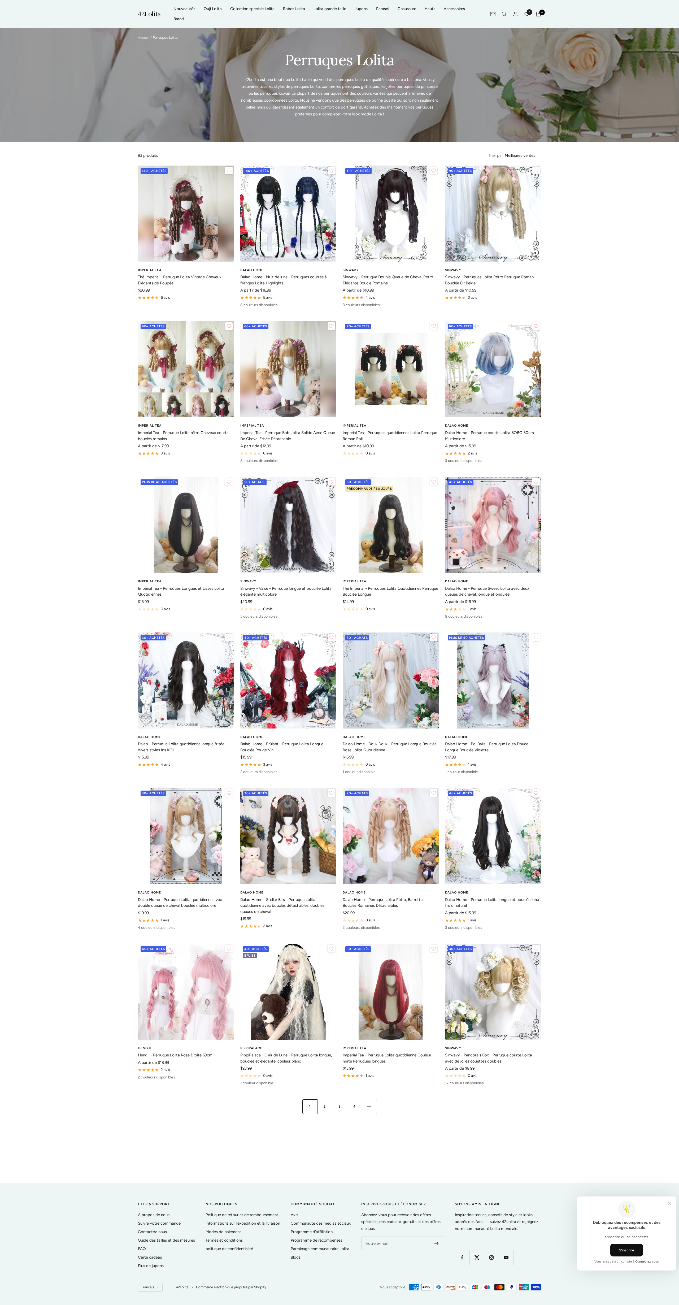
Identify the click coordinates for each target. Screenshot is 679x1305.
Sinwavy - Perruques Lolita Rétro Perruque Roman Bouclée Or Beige (489, 280)
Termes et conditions (224, 1240)
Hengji (144, 1048)
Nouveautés (184, 8)
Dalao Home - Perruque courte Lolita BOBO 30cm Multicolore (489, 435)
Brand (178, 18)
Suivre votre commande (159, 1223)
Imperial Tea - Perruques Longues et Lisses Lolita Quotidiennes (181, 591)
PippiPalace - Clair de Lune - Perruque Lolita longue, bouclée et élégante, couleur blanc (286, 1058)
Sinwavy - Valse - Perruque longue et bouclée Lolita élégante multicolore (286, 591)
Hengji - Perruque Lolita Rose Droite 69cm (175, 1055)
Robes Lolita (294, 8)
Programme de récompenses (316, 1240)
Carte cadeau (150, 1257)
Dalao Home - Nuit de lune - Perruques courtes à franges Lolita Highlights (283, 280)
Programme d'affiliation (312, 1231)
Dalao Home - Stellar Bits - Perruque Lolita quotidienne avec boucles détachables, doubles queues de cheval (282, 905)
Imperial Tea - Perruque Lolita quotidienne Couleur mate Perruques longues (387, 1058)
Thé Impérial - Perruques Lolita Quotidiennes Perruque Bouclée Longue (390, 591)
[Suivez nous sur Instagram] (491, 1257)
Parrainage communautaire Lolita (320, 1248)
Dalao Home (251, 270)
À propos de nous (153, 1214)
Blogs (296, 1257)
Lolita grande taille (330, 8)
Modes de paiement (223, 1231)
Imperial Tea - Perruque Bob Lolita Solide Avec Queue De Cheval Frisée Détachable (287, 435)
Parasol (382, 8)
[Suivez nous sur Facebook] (462, 1257)
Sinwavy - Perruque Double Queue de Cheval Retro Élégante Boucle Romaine (388, 280)
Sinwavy (351, 270)
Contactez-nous (152, 1231)
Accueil (143, 38)
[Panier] (538, 14)
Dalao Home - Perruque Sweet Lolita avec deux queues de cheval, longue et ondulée (487, 591)
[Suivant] (369, 1106)
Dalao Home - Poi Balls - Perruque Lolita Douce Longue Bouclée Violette (486, 747)
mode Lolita (371, 114)
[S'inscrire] (436, 1243)
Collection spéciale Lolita (252, 8)
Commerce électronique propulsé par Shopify (231, 1287)
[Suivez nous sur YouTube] (506, 1257)
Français (147, 1287)
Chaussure (407, 8)
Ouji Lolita (213, 8)
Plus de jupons (151, 1265)
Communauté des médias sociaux (321, 1223)
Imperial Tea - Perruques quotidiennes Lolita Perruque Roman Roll (390, 435)
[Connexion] (515, 14)
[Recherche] (504, 14)
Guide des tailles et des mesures (166, 1240)
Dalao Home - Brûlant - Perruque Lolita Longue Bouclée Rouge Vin (281, 747)
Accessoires (454, 8)
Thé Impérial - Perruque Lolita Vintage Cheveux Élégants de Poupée (179, 280)
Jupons (361, 8)
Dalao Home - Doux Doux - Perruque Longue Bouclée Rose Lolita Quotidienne (390, 747)
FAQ (142, 1248)
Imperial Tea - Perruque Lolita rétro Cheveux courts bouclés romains (183, 435)
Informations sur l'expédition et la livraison (243, 1223)
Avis (294, 1214)
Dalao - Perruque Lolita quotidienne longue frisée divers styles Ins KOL (181, 747)
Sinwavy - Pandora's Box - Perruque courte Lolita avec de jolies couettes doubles (488, 1058)
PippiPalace (251, 1048)
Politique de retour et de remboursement (242, 1214)
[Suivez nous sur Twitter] (476, 1257)
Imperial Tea (150, 270)
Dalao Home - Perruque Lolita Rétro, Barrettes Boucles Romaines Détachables (383, 902)
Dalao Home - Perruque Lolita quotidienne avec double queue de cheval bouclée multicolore (180, 902)
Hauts (430, 8)
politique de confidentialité (229, 1248)
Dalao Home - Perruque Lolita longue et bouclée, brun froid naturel (492, 902)
